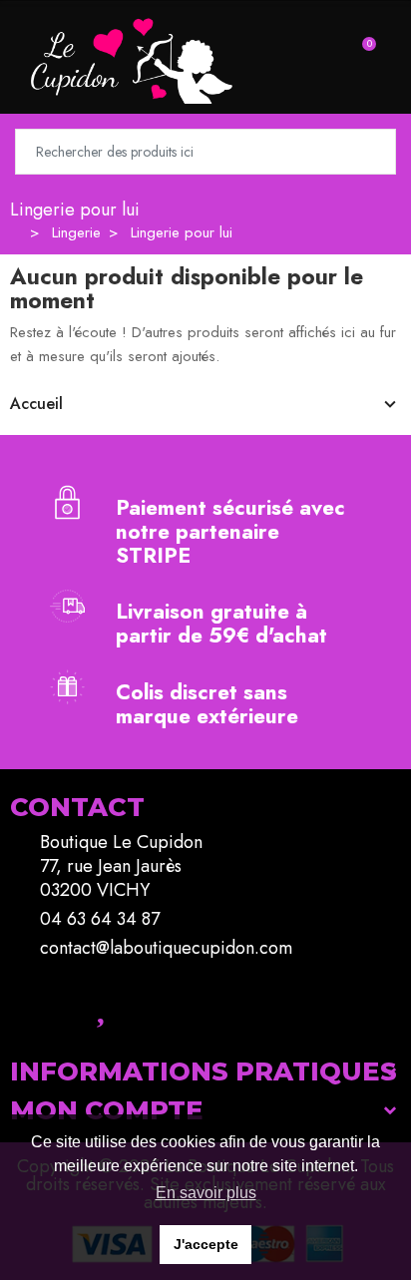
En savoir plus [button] (206, 1192)
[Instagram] (45, 1005)
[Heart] (100, 1005)
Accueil (36, 404)
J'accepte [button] (206, 1244)
